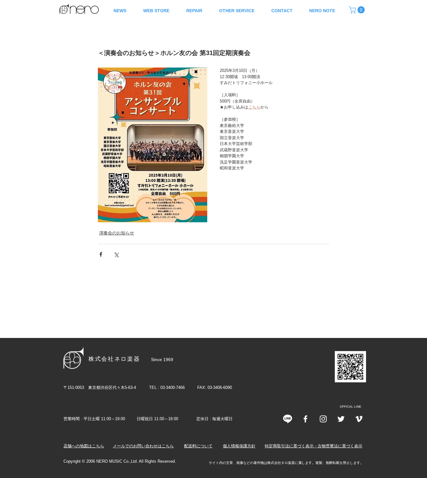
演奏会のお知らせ (116, 232)
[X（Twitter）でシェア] (116, 254)
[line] (287, 419)
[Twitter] (341, 419)
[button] (357, 9)
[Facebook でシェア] (101, 254)
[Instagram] (323, 419)
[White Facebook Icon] (305, 419)
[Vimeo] (359, 419)
